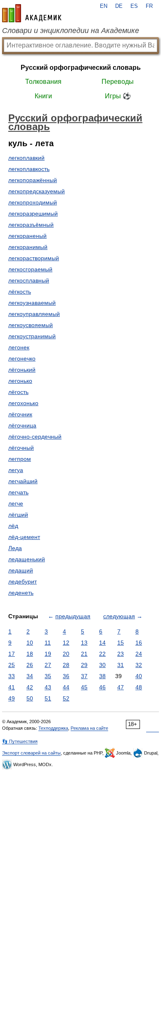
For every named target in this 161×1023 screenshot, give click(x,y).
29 (84, 665)
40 (138, 676)
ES (134, 6)
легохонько (23, 403)
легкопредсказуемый (36, 191)
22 (102, 653)
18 (29, 653)
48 (138, 687)
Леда (15, 548)
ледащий (20, 570)
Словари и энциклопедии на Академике (70, 30)
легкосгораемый (30, 269)
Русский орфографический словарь (81, 67)
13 (84, 642)
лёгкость (19, 291)
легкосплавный (28, 280)
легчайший (23, 481)
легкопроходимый (32, 202)
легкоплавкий (26, 157)
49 (11, 698)
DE (119, 6)
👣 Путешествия (20, 741)
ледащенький (26, 559)
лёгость (18, 392)
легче (15, 503)
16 (138, 642)
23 (120, 653)
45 (84, 687)
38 (102, 676)
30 (102, 665)
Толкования (43, 81)
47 (120, 687)
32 (138, 665)
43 (48, 687)
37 (84, 676)
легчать (18, 492)
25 (11, 665)
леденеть (20, 592)
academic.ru (32, 13)
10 (29, 642)
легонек (18, 347)
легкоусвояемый (30, 325)
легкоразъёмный (31, 224)
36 (66, 676)
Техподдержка (53, 728)
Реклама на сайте (89, 728)
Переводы (118, 81)
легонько (20, 380)
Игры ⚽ (118, 96)
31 (120, 665)
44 (66, 687)
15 (120, 642)
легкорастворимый (33, 258)
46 (102, 687)
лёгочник (20, 414)
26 (29, 665)
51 (48, 698)
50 (29, 698)
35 (48, 676)
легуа (15, 470)
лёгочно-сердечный (35, 436)
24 (138, 653)
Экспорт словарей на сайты (31, 752)
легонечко (22, 358)
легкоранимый (27, 247)
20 (66, 653)
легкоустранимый (32, 336)
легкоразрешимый (33, 213)
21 (84, 653)
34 (29, 676)
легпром (19, 459)
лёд (13, 525)
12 (66, 642)
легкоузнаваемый (32, 302)
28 (66, 665)
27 (48, 665)
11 (48, 642)
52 (66, 698)
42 (29, 687)
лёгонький (22, 369)
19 (48, 653)
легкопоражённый (32, 180)
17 (11, 653)
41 (11, 687)
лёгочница (22, 425)
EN (103, 6)
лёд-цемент (24, 537)
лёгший (18, 514)
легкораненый (27, 236)
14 (102, 642)
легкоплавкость (29, 169)
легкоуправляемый (34, 314)
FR (149, 6)
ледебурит (22, 581)
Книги (43, 96)
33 (11, 676)
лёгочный (21, 447)
